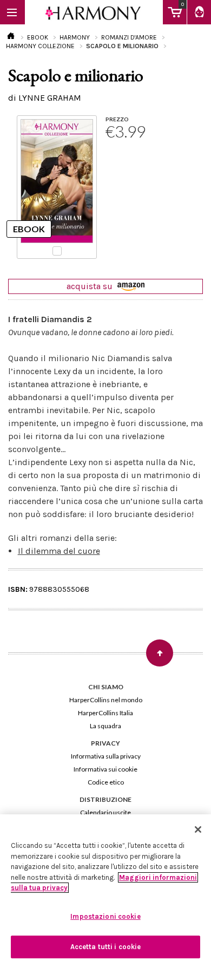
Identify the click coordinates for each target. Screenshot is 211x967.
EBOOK (37, 37)
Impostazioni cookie (105, 916)
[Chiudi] (198, 829)
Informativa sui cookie (105, 769)
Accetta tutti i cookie (105, 947)
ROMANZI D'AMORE (129, 37)
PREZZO (117, 119)
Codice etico (106, 782)
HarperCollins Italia (105, 713)
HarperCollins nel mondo (105, 700)
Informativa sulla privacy (106, 756)
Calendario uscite (105, 812)
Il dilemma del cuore (59, 551)
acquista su (91, 286)
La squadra (105, 726)
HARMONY (75, 37)
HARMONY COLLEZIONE (40, 46)
